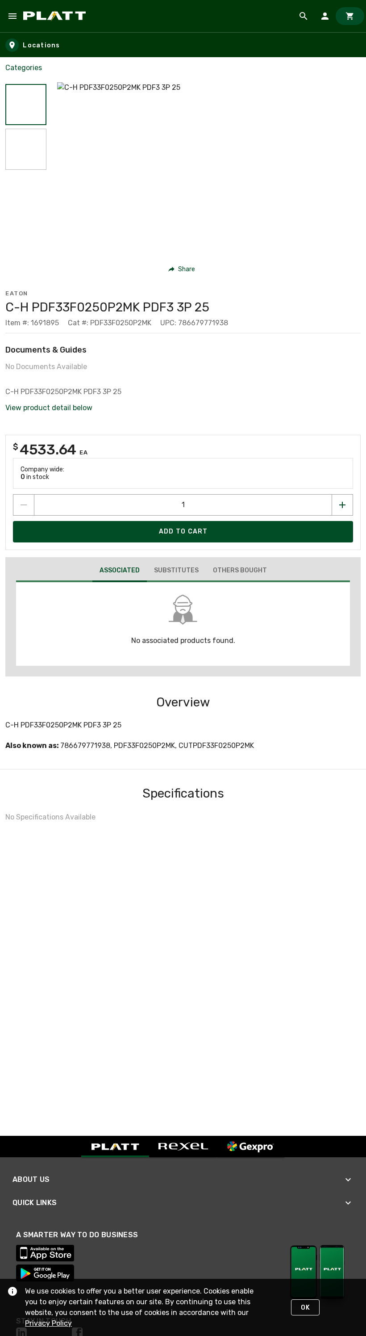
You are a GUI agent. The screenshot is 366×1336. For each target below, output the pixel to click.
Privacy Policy (48, 1323)
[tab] (119, 571)
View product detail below (48, 407)
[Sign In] (325, 16)
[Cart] (350, 16)
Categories (23, 67)
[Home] (56, 16)
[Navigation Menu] (12, 16)
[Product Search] (303, 16)
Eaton (16, 293)
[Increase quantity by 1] (342, 505)
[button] (25, 104)
